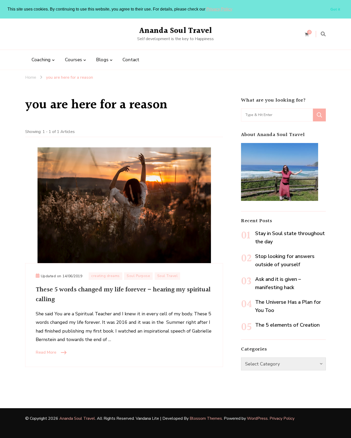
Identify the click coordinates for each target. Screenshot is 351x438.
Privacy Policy (219, 9)
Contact (131, 60)
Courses (73, 60)
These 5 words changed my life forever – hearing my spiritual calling (123, 295)
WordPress (257, 418)
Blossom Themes (206, 418)
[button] (234, 9)
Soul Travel (167, 275)
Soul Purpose (138, 275)
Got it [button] (335, 9)
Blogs (102, 60)
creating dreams (105, 275)
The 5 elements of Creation (287, 324)
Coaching (41, 60)
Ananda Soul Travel (175, 31)
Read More (46, 352)
